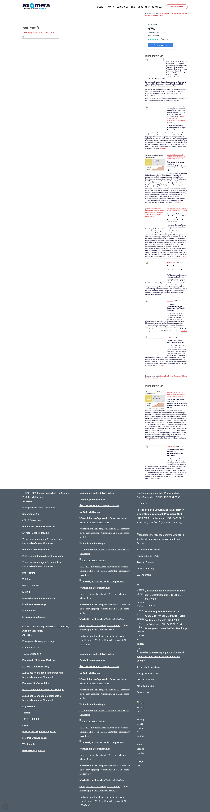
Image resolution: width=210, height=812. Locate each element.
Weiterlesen (163, 148)
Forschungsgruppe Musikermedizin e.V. (98, 629)
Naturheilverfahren (100, 522)
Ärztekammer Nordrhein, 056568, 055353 (99, 505)
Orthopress (170, 301)
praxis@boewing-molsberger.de (39, 598)
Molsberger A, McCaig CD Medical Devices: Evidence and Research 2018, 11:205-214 (176, 157)
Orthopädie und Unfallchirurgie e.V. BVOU (99, 625)
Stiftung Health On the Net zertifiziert (171, 376)
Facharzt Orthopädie (88, 594)
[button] (110, 7)
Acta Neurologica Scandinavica (176, 120)
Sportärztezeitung (172, 262)
